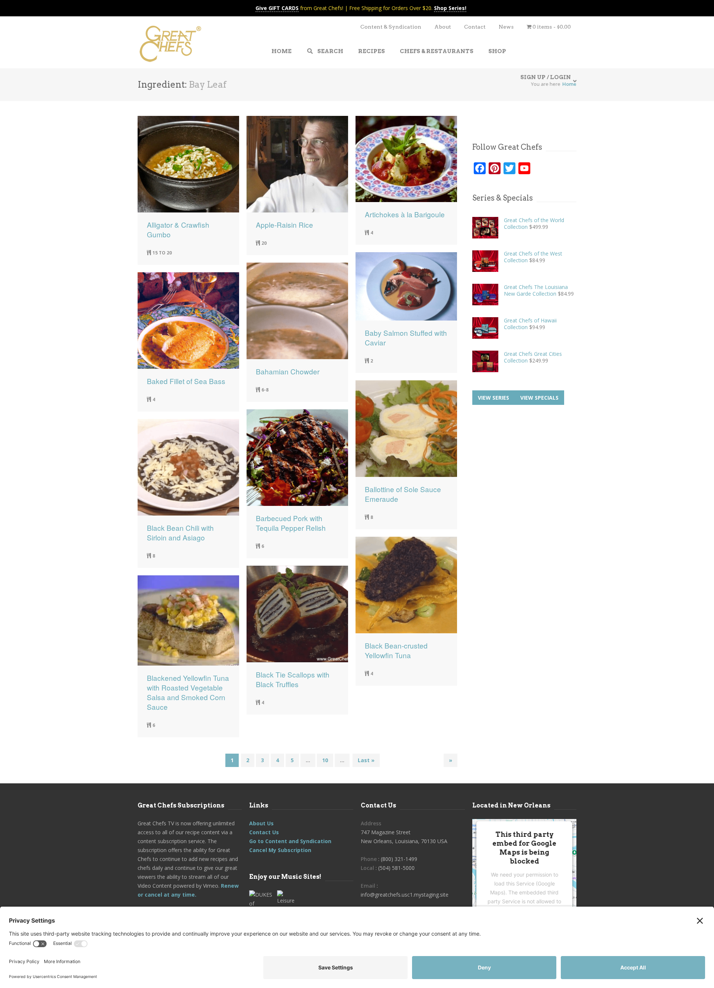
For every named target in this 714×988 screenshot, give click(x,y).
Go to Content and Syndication (290, 841)
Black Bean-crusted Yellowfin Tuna (396, 650)
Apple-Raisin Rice (284, 225)
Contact (475, 27)
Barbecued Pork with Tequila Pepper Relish (291, 523)
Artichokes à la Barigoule (405, 214)
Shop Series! (450, 8)
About (442, 27)
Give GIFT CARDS (277, 8)
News (506, 27)
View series (493, 397)
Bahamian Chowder (287, 371)
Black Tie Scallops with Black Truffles (292, 679)
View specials (539, 397)
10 (325, 760)
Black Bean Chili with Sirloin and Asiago (180, 532)
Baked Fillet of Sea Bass (186, 381)
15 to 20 (162, 253)
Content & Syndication (390, 27)
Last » (366, 760)
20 (264, 243)
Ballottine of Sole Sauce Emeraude (403, 494)
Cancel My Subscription (280, 850)
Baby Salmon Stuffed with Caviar (406, 337)
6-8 (264, 390)
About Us (261, 823)
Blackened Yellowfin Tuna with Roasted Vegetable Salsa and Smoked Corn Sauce (188, 692)
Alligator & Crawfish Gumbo (178, 229)
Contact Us (264, 832)
